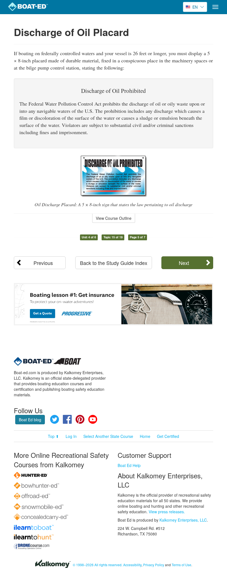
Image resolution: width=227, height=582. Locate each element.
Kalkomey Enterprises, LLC (183, 520)
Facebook (67, 419)
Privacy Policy (153, 564)
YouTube (92, 419)
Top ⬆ (53, 436)
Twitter (54, 419)
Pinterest (80, 419)
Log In (71, 436)
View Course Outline (113, 218)
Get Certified (168, 436)
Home (145, 436)
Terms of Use (181, 564)
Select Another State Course (108, 436)
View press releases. (167, 511)
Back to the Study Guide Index (113, 262)
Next (184, 262)
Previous (43, 262)
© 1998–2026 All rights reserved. (97, 564)
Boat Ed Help (129, 465)
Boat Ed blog (30, 419)
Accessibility (132, 564)
